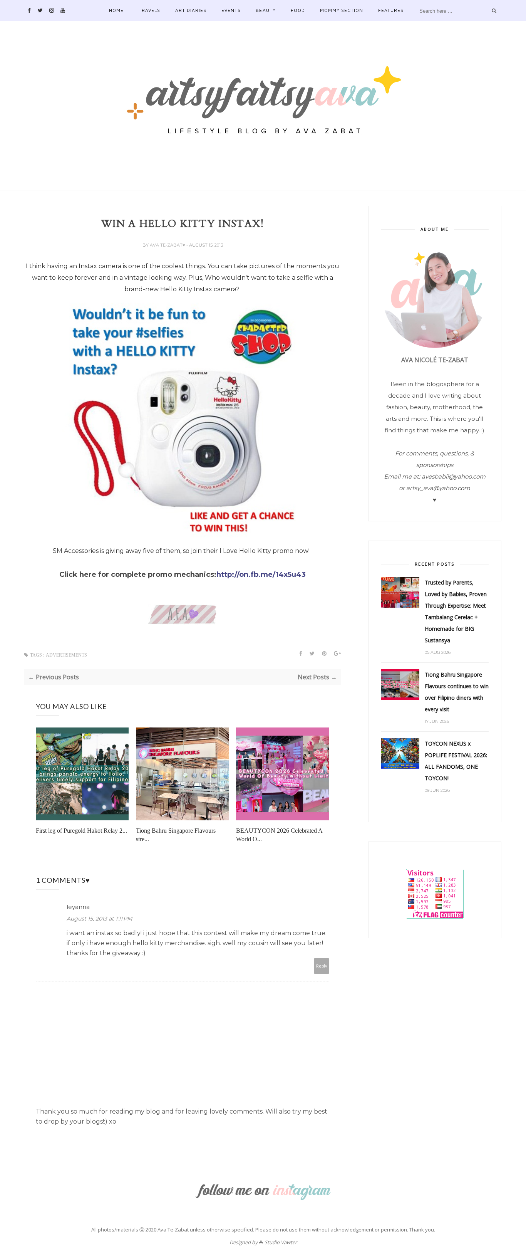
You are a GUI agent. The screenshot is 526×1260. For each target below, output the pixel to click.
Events (231, 10)
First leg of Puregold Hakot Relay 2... (81, 830)
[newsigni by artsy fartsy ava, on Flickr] (182, 622)
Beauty (265, 10)
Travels (149, 10)
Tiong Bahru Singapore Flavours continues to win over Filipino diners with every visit (457, 692)
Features (391, 10)
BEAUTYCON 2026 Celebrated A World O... (279, 834)
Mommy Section (341, 10)
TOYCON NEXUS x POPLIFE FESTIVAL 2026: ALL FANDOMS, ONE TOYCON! (456, 761)
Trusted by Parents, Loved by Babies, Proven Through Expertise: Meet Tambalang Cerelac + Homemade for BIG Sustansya (456, 611)
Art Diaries (190, 10)
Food (298, 10)
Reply (321, 965)
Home (116, 10)
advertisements (66, 655)
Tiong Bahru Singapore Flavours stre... (176, 834)
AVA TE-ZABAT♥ (168, 245)
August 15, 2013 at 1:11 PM (99, 918)
